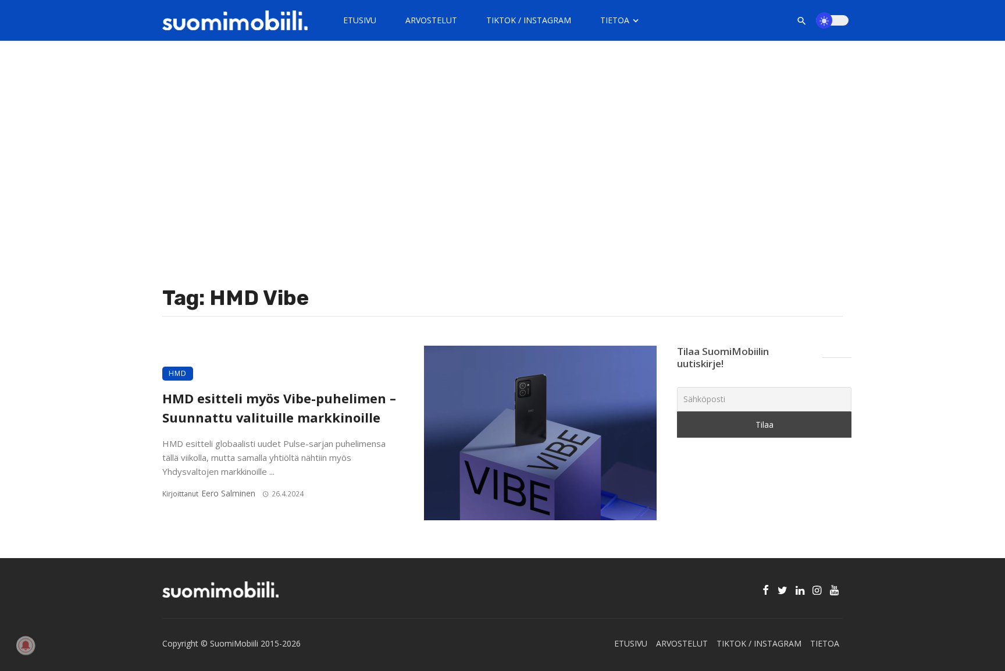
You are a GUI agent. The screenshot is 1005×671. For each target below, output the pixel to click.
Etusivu (359, 20)
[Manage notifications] (25, 645)
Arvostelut (431, 20)
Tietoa (614, 20)
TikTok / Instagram (528, 20)
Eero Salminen (228, 493)
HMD (178, 373)
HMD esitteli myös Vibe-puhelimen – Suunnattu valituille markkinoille (279, 408)
